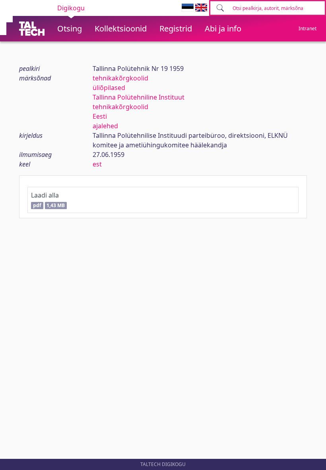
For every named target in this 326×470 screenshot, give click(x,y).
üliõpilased (109, 87)
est (97, 164)
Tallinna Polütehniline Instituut (138, 97)
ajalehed (105, 125)
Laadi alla (48, 200)
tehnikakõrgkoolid (120, 78)
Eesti (100, 116)
